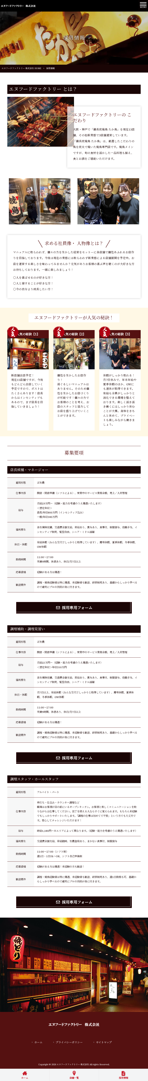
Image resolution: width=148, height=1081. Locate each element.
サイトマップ (104, 1042)
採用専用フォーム (77, 607)
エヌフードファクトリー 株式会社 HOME (21, 68)
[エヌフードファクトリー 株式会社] (18, 5)
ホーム (38, 1042)
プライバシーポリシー (69, 1042)
